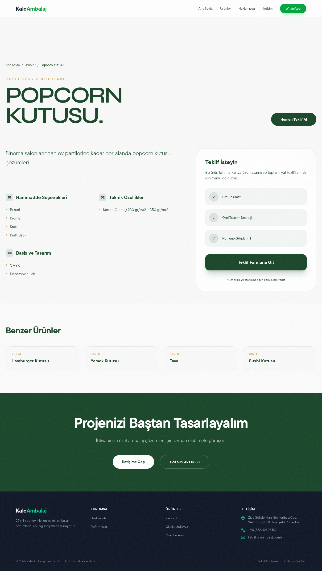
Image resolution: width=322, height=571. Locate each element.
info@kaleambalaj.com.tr (265, 537)
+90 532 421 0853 (184, 461)
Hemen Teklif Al (294, 119)
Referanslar (99, 527)
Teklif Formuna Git (256, 262)
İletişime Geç (133, 461)
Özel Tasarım (175, 535)
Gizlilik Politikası (267, 561)
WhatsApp (293, 8)
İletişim (267, 8)
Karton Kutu (174, 518)
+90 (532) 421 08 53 (262, 530)
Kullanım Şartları (295, 561)
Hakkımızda (247, 8)
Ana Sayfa (205, 8)
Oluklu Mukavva (177, 527)
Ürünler (225, 8)
